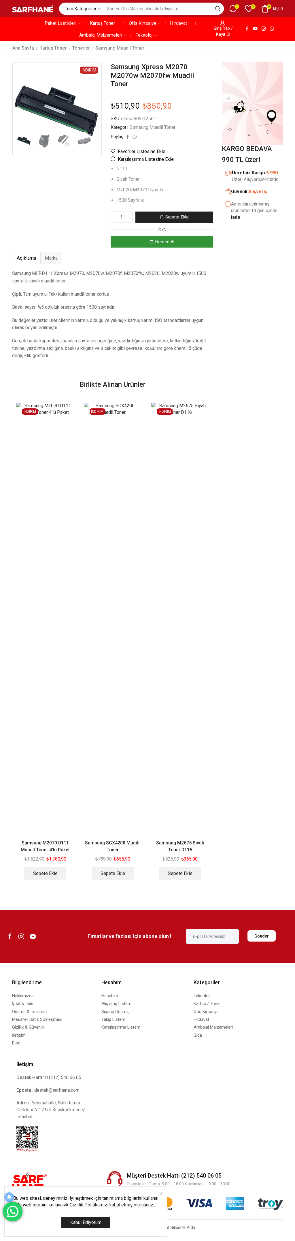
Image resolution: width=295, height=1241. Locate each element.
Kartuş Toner (102, 23)
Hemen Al (164, 241)
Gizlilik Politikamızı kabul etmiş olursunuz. (112, 1205)
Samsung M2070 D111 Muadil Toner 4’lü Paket (45, 846)
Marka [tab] (51, 258)
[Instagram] (264, 29)
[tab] (26, 258)
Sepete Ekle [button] (45, 873)
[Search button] (218, 9)
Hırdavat (178, 23)
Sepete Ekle (177, 217)
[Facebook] (247, 29)
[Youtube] (255, 29)
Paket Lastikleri (60, 23)
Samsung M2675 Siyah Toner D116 (180, 846)
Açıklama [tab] (26, 258)
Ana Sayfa (23, 48)
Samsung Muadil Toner (119, 48)
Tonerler (81, 48)
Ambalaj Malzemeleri (100, 35)
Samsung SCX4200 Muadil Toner (113, 846)
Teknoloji (145, 35)
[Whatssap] (272, 29)
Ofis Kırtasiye (142, 23)
